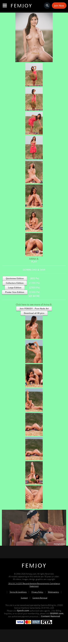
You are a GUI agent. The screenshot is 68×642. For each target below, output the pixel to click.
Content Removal (40, 597)
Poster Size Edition (14, 292)
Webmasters (53, 592)
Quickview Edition (15, 278)
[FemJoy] (34, 568)
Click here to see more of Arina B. (34, 304)
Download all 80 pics (34, 313)
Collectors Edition (15, 283)
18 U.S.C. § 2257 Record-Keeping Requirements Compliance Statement (34, 584)
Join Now (59, 5)
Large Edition (14, 287)
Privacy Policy (37, 592)
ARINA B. (34, 258)
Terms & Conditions (18, 592)
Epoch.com (23, 610)
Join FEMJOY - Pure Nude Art (34, 308)
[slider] (23, 542)
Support (24, 597)
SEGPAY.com (56, 613)
